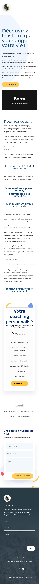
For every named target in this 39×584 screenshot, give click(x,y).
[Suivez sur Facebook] (15, 568)
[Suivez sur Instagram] (23, 568)
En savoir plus (11, 84)
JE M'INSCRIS (19, 383)
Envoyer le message (23, 476)
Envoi (31, 548)
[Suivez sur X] (19, 568)
